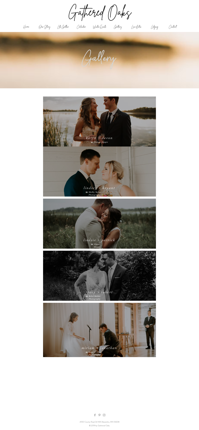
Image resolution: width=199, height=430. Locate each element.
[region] (99, 121)
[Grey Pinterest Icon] (99, 415)
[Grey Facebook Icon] (95, 415)
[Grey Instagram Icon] (104, 415)
